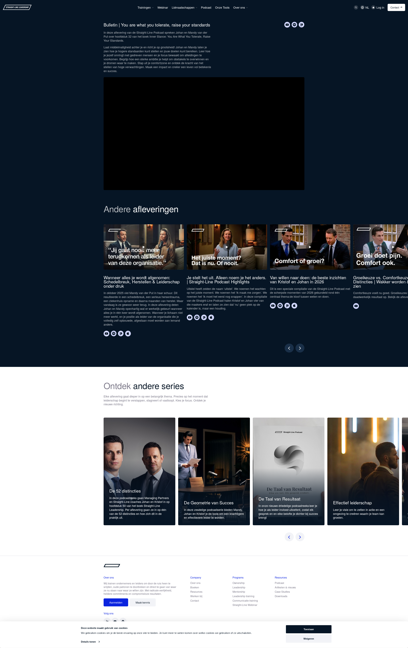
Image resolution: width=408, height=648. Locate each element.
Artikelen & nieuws (285, 587)
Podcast (206, 7)
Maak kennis (143, 602)
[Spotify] (294, 24)
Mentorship (239, 591)
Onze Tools (222, 7)
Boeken (194, 587)
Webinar (162, 7)
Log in (380, 7)
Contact (394, 7)
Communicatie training (245, 600)
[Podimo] (301, 24)
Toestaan (309, 629)
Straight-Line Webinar (245, 605)
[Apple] (128, 333)
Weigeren (308, 638)
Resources (196, 591)
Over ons (239, 7)
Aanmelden (115, 602)
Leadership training (243, 596)
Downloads (281, 596)
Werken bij (196, 596)
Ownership (239, 583)
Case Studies (282, 591)
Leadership (239, 587)
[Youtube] (287, 25)
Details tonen (88, 641)
